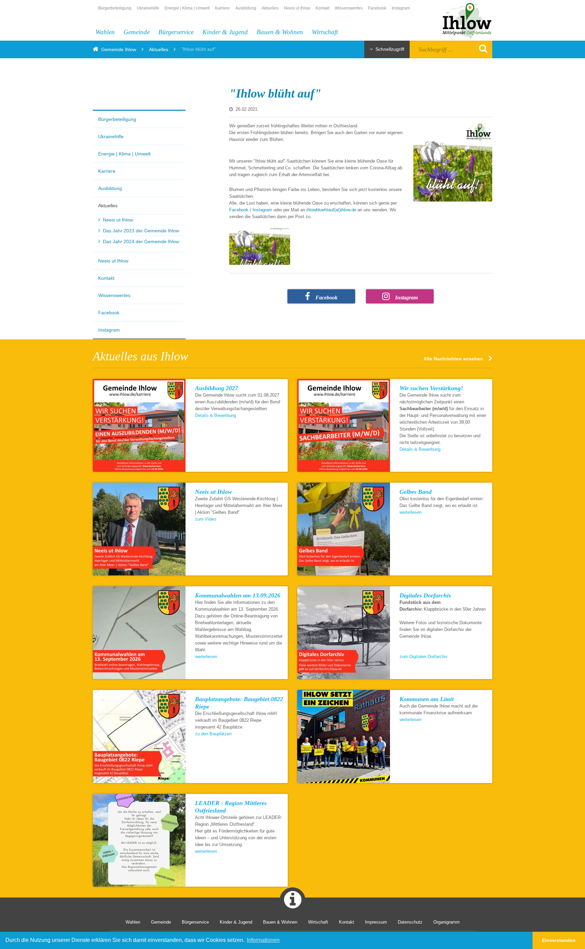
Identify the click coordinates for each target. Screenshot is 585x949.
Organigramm (446, 922)
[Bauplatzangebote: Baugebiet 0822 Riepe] (139, 736)
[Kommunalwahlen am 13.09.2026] (139, 632)
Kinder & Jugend (225, 32)
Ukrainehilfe (148, 8)
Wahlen (105, 32)
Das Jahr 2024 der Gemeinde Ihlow (141, 241)
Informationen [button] (263, 940)
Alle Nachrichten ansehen (453, 358)
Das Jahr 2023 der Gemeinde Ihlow (141, 230)
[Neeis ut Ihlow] (139, 529)
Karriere (222, 8)
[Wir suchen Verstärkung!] (343, 425)
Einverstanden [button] (559, 940)
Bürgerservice (176, 32)
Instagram (401, 8)
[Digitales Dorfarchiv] (343, 632)
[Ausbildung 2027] (139, 425)
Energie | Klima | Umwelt (187, 8)
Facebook (377, 8)
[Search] (481, 48)
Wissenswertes (349, 8)
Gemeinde (137, 32)
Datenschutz (410, 922)
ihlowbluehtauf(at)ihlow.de (332, 209)
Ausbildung (245, 8)
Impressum (376, 922)
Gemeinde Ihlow (118, 49)
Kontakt (322, 8)
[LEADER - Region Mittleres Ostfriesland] (139, 840)
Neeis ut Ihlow (297, 8)
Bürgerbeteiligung (114, 8)
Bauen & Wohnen (280, 32)
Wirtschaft (325, 32)
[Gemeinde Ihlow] (463, 19)
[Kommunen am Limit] (343, 736)
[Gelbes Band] (343, 529)
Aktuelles (270, 8)
